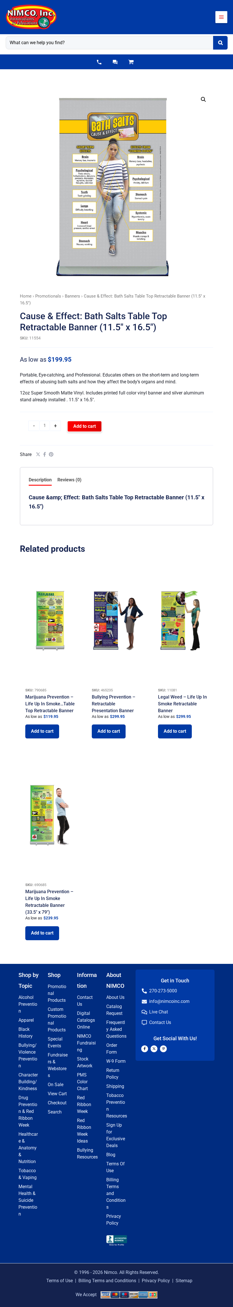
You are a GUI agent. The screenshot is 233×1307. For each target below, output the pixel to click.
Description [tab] (40, 480)
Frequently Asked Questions (116, 1029)
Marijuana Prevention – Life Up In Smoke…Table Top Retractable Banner (50, 703)
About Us (115, 997)
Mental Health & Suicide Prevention (27, 1200)
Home (26, 296)
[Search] (220, 43)
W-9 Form (116, 1061)
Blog (110, 1154)
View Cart (57, 1093)
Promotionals (48, 296)
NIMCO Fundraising (86, 1042)
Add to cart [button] (42, 731)
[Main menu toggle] (221, 17)
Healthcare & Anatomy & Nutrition (28, 1147)
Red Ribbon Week (84, 1104)
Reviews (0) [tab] (69, 480)
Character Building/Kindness (28, 1081)
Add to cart (84, 426)
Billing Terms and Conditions (107, 1280)
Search (55, 1112)
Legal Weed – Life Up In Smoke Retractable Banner (182, 703)
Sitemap (184, 1280)
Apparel (26, 1020)
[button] (99, 62)
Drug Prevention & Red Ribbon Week (27, 1111)
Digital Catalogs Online (86, 1020)
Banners (72, 296)
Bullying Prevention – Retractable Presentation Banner (113, 703)
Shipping (115, 1086)
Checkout (57, 1103)
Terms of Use (59, 1280)
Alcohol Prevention (27, 1004)
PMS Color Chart (82, 1081)
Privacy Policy (156, 1280)
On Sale (55, 1084)
